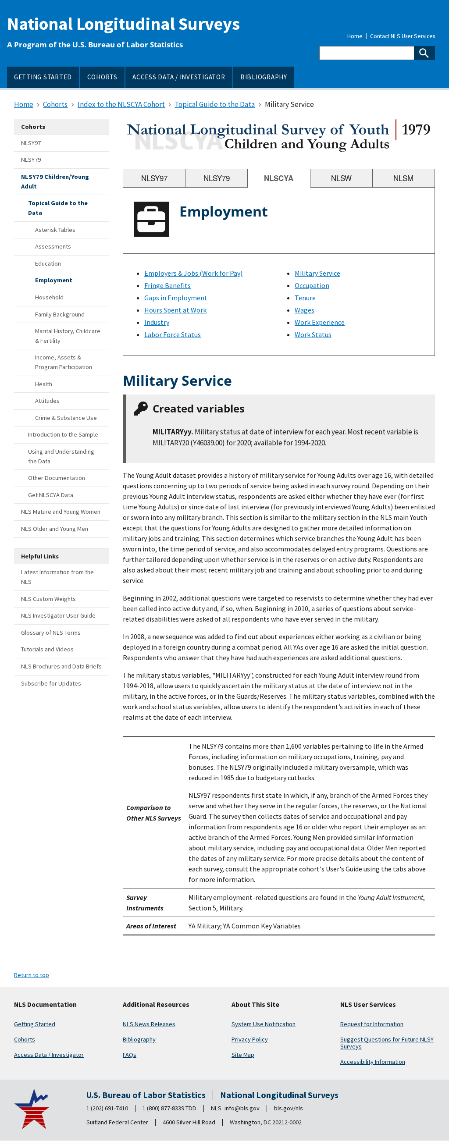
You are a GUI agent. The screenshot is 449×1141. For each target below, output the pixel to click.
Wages (304, 310)
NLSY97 (154, 178)
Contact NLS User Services (402, 36)
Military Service (317, 273)
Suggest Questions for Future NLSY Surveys (387, 1042)
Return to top (31, 975)
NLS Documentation (45, 1005)
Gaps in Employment (175, 297)
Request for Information (371, 1024)
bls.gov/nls (288, 1108)
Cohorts (24, 1039)
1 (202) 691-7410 (107, 1108)
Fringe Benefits (167, 285)
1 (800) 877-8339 (163, 1108)
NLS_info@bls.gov (235, 1108)
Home (355, 36)
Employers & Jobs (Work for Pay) (193, 273)
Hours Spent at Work (175, 310)
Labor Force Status (172, 334)
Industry (156, 322)
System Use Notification (264, 1024)
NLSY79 (216, 178)
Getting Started (34, 1024)
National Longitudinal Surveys (123, 24)
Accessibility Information (372, 1062)
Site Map (243, 1055)
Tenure (305, 297)
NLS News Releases (149, 1024)
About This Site (255, 1005)
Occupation (312, 285)
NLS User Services (368, 1005)
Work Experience (320, 322)
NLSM (403, 178)
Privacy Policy (250, 1039)
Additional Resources (156, 1005)
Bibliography (139, 1039)
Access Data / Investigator (49, 1055)
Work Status (313, 334)
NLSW (341, 178)
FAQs (129, 1055)
